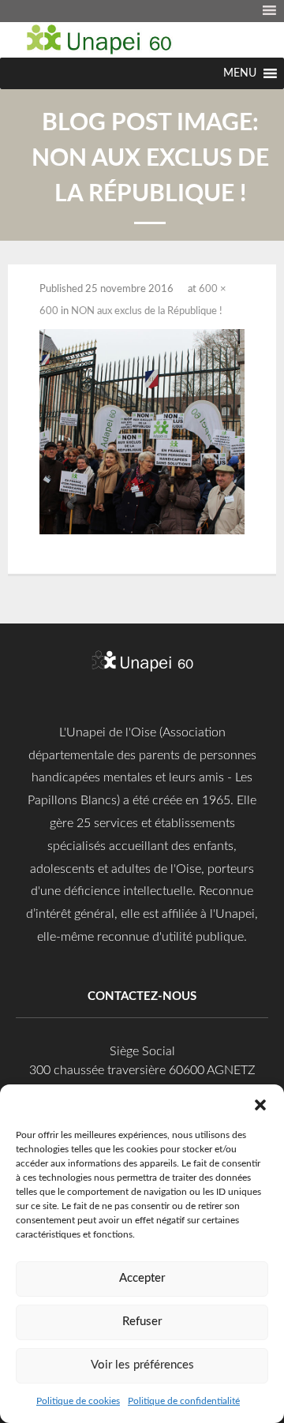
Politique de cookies (78, 1401)
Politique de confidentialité (184, 1401)
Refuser (142, 1322)
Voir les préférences (142, 1365)
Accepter (142, 1278)
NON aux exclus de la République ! (146, 311)
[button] (260, 1104)
